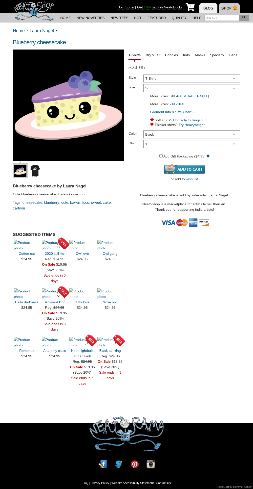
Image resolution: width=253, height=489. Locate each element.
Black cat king (110, 351)
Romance (26, 351)
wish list (192, 179)
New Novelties (91, 18)
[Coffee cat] (26, 245)
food (85, 202)
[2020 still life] (54, 245)
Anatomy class (54, 351)
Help (196, 18)
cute (64, 202)
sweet (96, 202)
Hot (138, 18)
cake (107, 202)
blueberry (51, 202)
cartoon (19, 208)
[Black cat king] (110, 342)
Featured (157, 18)
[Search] (244, 18)
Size (131, 87)
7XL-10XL (177, 104)
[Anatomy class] (54, 342)
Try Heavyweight (192, 125)
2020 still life (54, 254)
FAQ (85, 483)
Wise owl (110, 302)
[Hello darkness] (26, 293)
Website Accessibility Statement (132, 483)
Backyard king (54, 302)
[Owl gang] (110, 245)
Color (132, 133)
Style (132, 77)
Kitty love (82, 302)
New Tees (119, 18)
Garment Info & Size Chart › (172, 112)
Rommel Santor (242, 486)
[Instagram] (151, 464)
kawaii (75, 202)
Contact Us (163, 483)
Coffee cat (27, 254)
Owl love (82, 254)
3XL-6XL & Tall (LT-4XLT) (189, 96)
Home (65, 18)
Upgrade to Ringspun (190, 120)
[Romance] (26, 342)
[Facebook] (102, 464)
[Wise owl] (110, 293)
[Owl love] (82, 245)
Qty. (131, 143)
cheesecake (32, 202)
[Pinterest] (134, 464)
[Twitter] (118, 464)
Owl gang (110, 254)
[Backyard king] (54, 293)
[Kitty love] (82, 293)
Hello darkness (26, 302)
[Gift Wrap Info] (208, 156)
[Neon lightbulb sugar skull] (82, 342)
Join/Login (126, 7)
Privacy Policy (99, 483)
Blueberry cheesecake (39, 42)
